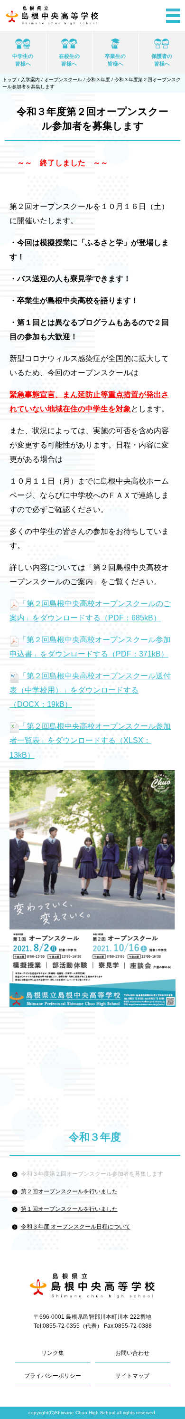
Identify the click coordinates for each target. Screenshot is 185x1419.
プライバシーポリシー (52, 1376)
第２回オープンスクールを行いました (69, 1191)
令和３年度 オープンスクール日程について (75, 1226)
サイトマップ (132, 1376)
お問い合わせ (132, 1353)
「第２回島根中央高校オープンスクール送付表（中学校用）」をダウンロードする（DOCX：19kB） (90, 690)
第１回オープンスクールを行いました (69, 1209)
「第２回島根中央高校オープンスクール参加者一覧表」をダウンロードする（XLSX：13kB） (90, 740)
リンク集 (52, 1353)
